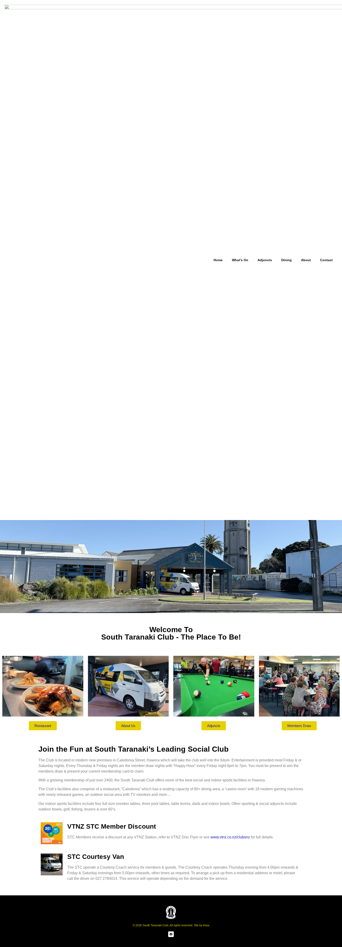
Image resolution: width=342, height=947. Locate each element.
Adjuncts (265, 260)
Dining (286, 260)
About (306, 260)
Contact (326, 260)
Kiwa (206, 925)
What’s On (240, 260)
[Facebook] (171, 934)
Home (218, 260)
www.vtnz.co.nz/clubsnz (230, 837)
